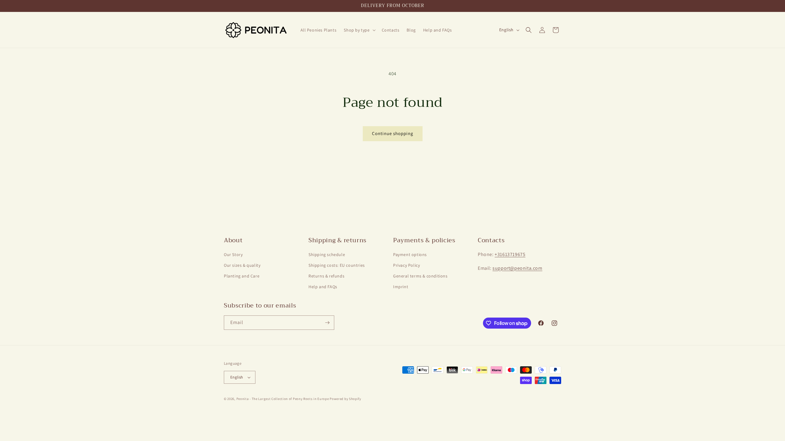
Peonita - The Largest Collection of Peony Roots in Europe (282, 399)
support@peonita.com (517, 268)
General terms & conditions (420, 276)
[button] (359, 30)
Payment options (410, 254)
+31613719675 (510, 254)
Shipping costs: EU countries (336, 265)
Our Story (233, 254)
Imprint (400, 286)
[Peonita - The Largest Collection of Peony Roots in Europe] (256, 30)
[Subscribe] (327, 322)
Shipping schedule (326, 254)
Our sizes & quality (242, 265)
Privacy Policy (406, 265)
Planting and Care (241, 276)
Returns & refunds (326, 276)
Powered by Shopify (345, 399)
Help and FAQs (322, 286)
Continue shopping (392, 133)
